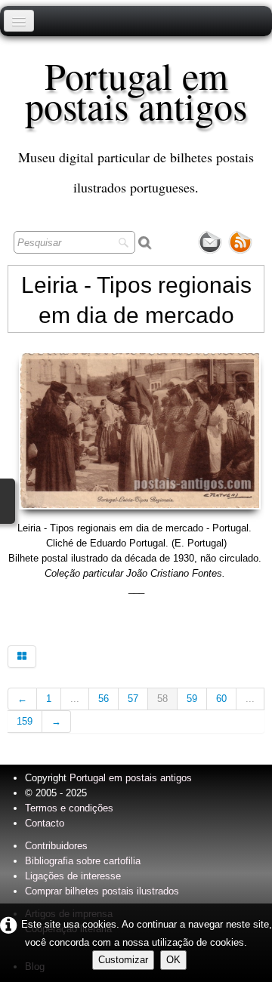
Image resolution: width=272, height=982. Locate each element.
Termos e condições (69, 808)
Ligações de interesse (73, 876)
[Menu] (19, 21)
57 (133, 698)
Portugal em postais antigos (131, 777)
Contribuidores (56, 845)
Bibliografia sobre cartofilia (83, 861)
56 (103, 698)
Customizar (123, 959)
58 (162, 698)
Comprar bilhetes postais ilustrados (102, 891)
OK (173, 959)
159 (24, 721)
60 (221, 698)
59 (192, 698)
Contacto (44, 823)
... (74, 698)
